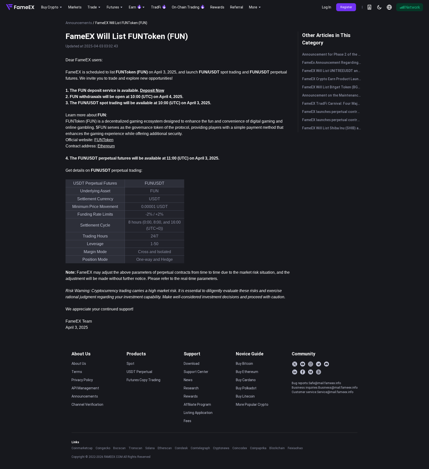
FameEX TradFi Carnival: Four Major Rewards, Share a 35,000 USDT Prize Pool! (332, 103)
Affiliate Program (197, 404)
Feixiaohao (295, 448)
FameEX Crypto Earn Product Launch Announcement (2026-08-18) (332, 79)
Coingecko (103, 448)
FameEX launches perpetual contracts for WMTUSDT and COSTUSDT (332, 111)
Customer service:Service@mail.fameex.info (322, 392)
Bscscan (119, 448)
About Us (81, 354)
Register (346, 7)
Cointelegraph (200, 448)
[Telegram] (319, 364)
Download (191, 363)
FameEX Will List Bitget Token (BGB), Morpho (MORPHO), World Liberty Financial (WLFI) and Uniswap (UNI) (332, 87)
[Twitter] (295, 364)
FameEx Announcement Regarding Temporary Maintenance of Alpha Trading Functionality (332, 62)
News (188, 380)
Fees (187, 421)
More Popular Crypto (252, 404)
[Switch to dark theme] (379, 7)
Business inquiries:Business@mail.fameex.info (325, 387)
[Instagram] (311, 364)
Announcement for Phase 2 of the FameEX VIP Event (332, 54)
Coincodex (239, 448)
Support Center (196, 371)
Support (192, 354)
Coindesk (181, 448)
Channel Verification (87, 404)
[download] (369, 7)
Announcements (79, 23)
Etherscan (165, 448)
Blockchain (277, 448)
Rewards (191, 396)
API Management (85, 388)
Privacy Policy (82, 380)
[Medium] (311, 372)
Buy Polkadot (246, 388)
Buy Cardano (246, 380)
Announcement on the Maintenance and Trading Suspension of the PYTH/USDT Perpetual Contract (332, 95)
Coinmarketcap (82, 448)
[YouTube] (303, 364)
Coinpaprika (258, 448)
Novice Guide (249, 354)
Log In (326, 7)
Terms (77, 371)
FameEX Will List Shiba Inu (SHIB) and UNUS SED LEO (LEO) (332, 128)
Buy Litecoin (245, 396)
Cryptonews (221, 448)
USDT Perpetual (139, 371)
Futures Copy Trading (143, 380)
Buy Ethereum (247, 371)
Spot (130, 363)
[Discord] (326, 364)
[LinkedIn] (295, 372)
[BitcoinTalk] (319, 372)
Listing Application (198, 412)
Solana (150, 448)
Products (136, 354)
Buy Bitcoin (244, 363)
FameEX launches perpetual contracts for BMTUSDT (332, 120)
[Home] (20, 7)
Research (191, 388)
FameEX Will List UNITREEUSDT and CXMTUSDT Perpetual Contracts (332, 70)
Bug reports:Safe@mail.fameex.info (316, 383)
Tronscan (135, 448)
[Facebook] (303, 372)
